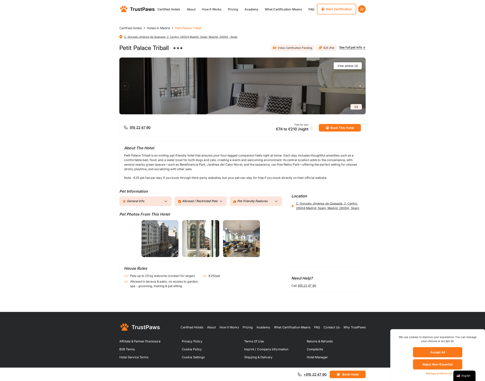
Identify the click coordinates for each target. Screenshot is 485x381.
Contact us (332, 327)
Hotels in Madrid (158, 28)
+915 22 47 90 (315, 374)
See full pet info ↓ (352, 47)
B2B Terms (127, 349)
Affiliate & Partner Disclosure (139, 341)
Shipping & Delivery (258, 357)
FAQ (311, 9)
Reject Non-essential (437, 364)
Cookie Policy (192, 349)
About (191, 9)
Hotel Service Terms (133, 357)
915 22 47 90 (140, 127)
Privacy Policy (192, 341)
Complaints (315, 349)
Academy (251, 9)
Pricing (233, 9)
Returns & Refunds (320, 341)
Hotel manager (317, 357)
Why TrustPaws (354, 327)
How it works (229, 327)
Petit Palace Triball (144, 47)
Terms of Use (254, 341)
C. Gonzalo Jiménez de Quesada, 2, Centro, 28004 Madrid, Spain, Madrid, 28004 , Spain (180, 36)
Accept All (437, 352)
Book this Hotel (342, 128)
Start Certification (339, 9)
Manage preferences (439, 373)
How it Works (211, 9)
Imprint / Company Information (266, 349)
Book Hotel (350, 374)
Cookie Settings (193, 357)
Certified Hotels (168, 9)
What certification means (283, 9)
